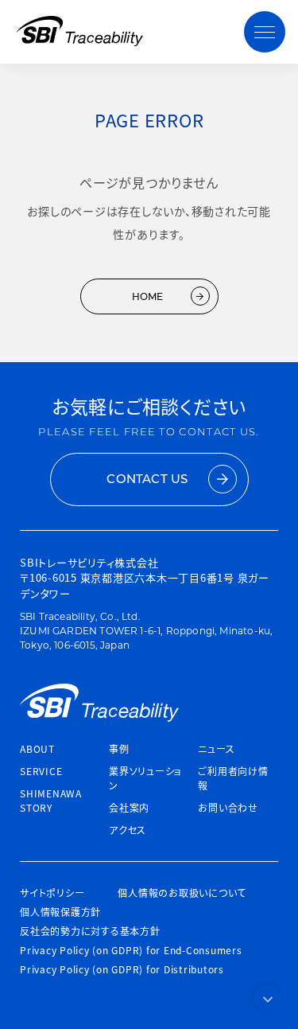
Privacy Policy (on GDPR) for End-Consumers (131, 950)
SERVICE (41, 771)
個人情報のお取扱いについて (182, 892)
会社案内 (129, 807)
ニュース (216, 748)
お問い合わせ (228, 807)
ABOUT (37, 748)
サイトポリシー (52, 892)
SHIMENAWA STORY (51, 800)
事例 (119, 748)
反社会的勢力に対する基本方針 (90, 930)
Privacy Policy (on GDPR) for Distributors (122, 969)
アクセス (127, 829)
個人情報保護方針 (60, 911)
